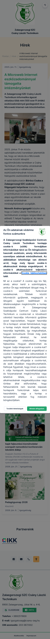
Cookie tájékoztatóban (34, 273)
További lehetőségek (14, 409)
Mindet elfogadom (36, 409)
